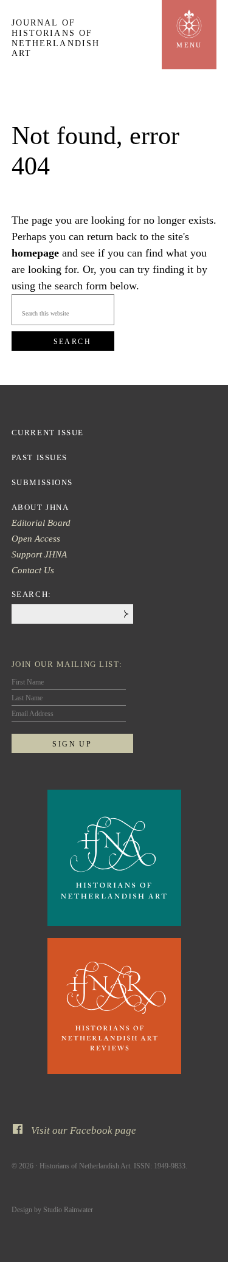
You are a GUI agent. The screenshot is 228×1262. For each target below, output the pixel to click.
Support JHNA (39, 554)
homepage (35, 253)
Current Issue (48, 432)
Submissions (42, 482)
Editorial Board (41, 523)
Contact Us (33, 570)
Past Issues (39, 457)
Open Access (36, 538)
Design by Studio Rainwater (52, 1209)
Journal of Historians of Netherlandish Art (56, 38)
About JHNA (40, 507)
